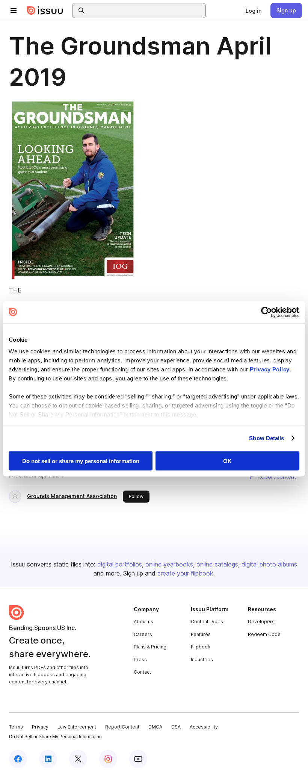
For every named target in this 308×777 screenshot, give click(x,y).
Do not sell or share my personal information (80, 460)
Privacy (40, 727)
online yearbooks (169, 564)
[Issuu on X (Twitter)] (78, 759)
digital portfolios (119, 564)
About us (143, 621)
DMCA (155, 727)
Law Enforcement (76, 727)
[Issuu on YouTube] (138, 759)
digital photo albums (269, 564)
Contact (142, 672)
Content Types (207, 621)
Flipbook (200, 647)
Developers (261, 621)
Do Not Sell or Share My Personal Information (55, 736)
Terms (16, 727)
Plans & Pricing (150, 647)
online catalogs (217, 564)
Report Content (122, 727)
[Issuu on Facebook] (18, 759)
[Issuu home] (45, 10)
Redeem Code (264, 634)
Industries (202, 659)
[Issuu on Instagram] (108, 759)
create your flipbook (185, 573)
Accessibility (204, 727)
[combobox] (145, 10)
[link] (253, 10)
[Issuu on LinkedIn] (48, 759)
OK (227, 460)
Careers (143, 634)
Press (140, 659)
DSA (176, 727)
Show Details (266, 438)
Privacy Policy (270, 369)
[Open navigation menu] (13, 10)
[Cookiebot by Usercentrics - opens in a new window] (266, 312)
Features (201, 634)
